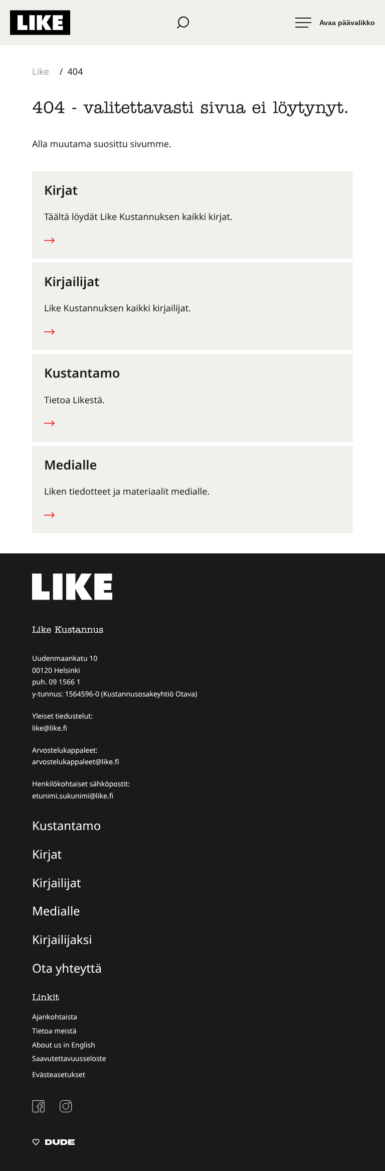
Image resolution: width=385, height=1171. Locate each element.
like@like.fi (49, 728)
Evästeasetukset (58, 1075)
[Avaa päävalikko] (335, 23)
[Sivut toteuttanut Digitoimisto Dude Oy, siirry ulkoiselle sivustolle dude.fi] (53, 1143)
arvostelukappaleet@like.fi (75, 762)
